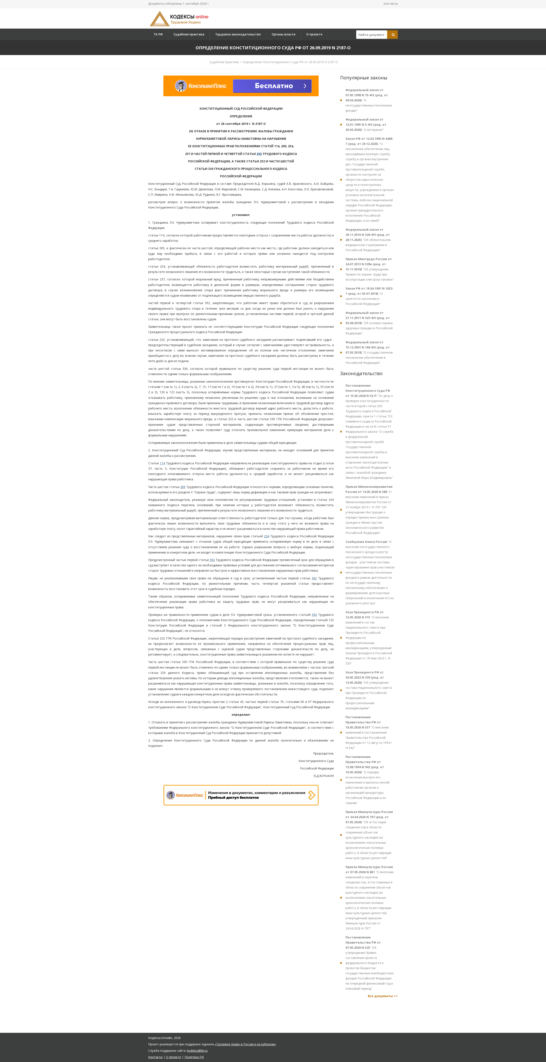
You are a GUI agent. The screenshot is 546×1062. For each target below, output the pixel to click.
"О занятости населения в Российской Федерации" (370, 296)
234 (266, 536)
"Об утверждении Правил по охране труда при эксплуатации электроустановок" (370, 269)
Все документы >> (383, 996)
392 (259, 154)
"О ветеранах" (366, 124)
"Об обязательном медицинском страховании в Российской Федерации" (368, 239)
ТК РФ (158, 34)
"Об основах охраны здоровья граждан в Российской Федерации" (369, 323)
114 (162, 463)
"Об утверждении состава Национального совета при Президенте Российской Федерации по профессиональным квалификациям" (369, 690)
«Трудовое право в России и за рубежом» (245, 1044)
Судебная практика (189, 34)
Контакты (390, 3)
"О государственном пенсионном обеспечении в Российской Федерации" (369, 352)
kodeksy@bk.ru (197, 1051)
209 (182, 487)
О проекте (314, 34)
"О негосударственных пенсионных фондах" (369, 100)
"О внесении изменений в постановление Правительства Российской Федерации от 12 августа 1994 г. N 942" (369, 732)
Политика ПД (194, 1057)
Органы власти (283, 34)
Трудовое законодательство (238, 34)
